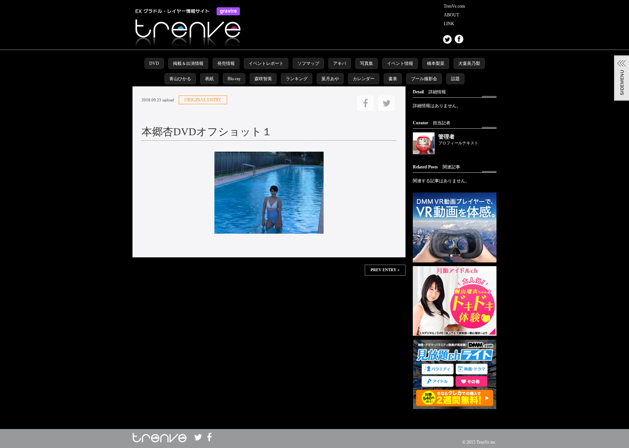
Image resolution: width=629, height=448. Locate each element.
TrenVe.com (454, 6)
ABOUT (451, 14)
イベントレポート (266, 63)
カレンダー (364, 78)
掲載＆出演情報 (188, 63)
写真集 (366, 63)
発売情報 (226, 63)
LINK (449, 23)
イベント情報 (400, 63)
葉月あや (330, 78)
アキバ (339, 63)
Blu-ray (234, 78)
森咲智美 (263, 78)
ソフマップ (308, 63)
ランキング (297, 78)
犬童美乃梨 (469, 63)
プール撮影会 (424, 78)
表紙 (209, 78)
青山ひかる (180, 78)
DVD (154, 63)
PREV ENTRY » (385, 270)
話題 (455, 78)
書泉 (392, 78)
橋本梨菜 (435, 63)
